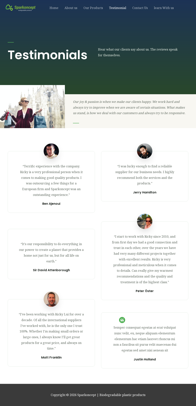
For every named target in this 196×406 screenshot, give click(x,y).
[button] (184, 8)
